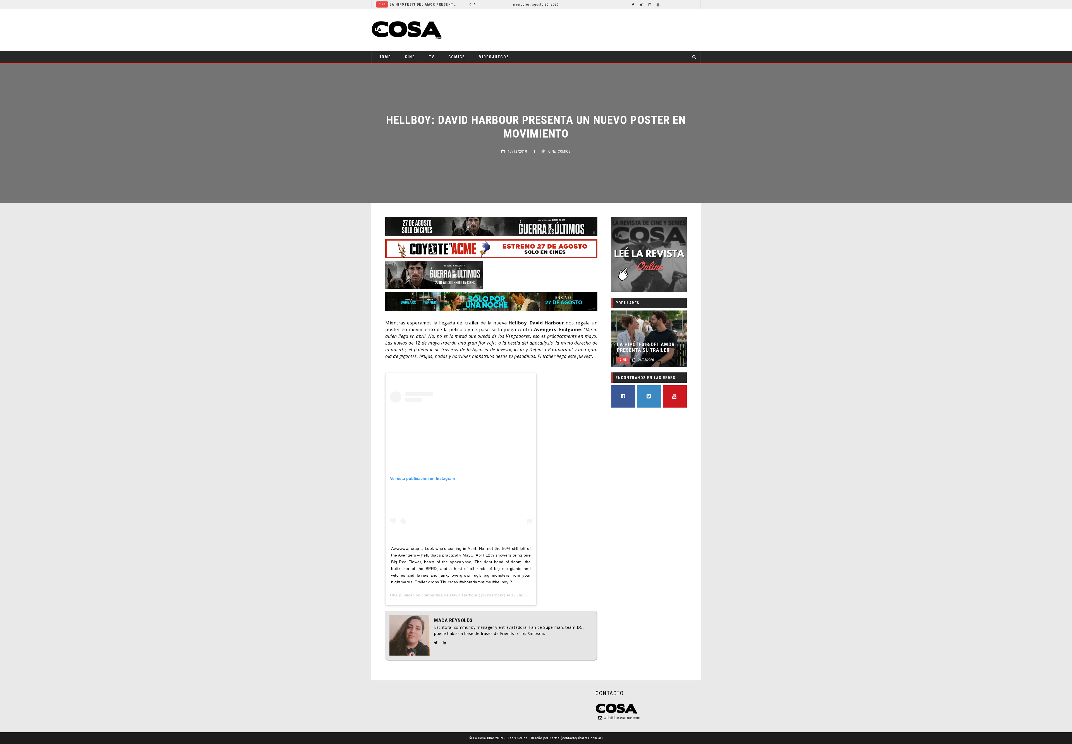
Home (385, 57)
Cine (410, 57)
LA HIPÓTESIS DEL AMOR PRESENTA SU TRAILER (412, 4)
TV (431, 57)
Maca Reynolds (453, 620)
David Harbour (464, 595)
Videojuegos (494, 57)
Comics (456, 57)
